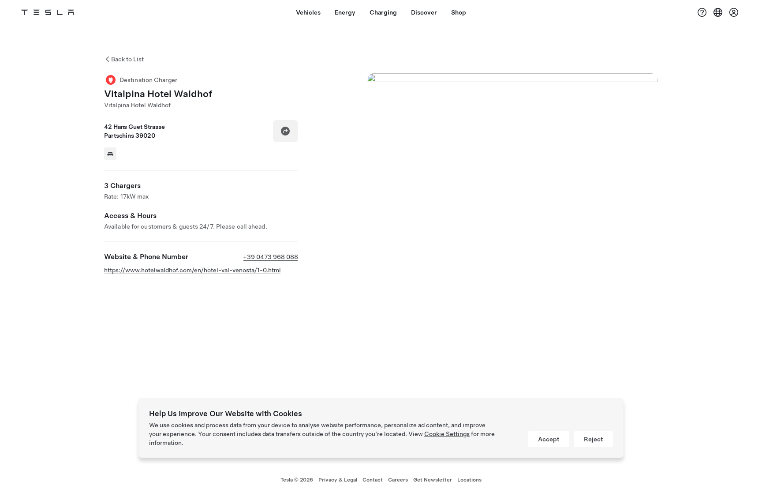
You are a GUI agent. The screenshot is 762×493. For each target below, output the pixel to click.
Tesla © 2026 (296, 480)
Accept (548, 439)
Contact (372, 480)
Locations (469, 480)
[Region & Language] (718, 12)
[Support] (702, 12)
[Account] (734, 12)
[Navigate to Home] (47, 12)
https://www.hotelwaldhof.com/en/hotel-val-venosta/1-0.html (192, 270)
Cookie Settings (447, 433)
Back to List (127, 59)
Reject (593, 439)
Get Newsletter (432, 480)
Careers (398, 480)
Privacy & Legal (337, 480)
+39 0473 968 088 (270, 256)
